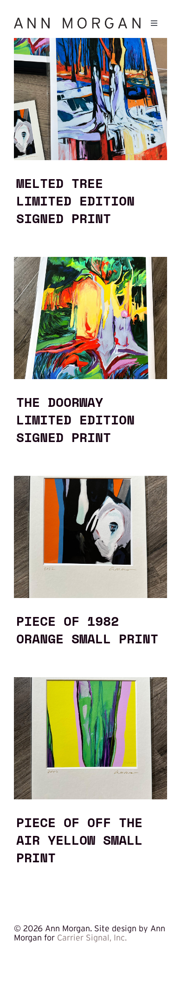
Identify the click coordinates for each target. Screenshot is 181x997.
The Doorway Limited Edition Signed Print (75, 419)
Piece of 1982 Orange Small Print (87, 629)
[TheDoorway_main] (90, 261)
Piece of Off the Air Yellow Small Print (79, 839)
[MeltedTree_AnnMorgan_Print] (90, 42)
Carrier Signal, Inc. (92, 937)
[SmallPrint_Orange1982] (90, 480)
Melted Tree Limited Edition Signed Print (75, 200)
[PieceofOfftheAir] (90, 681)
